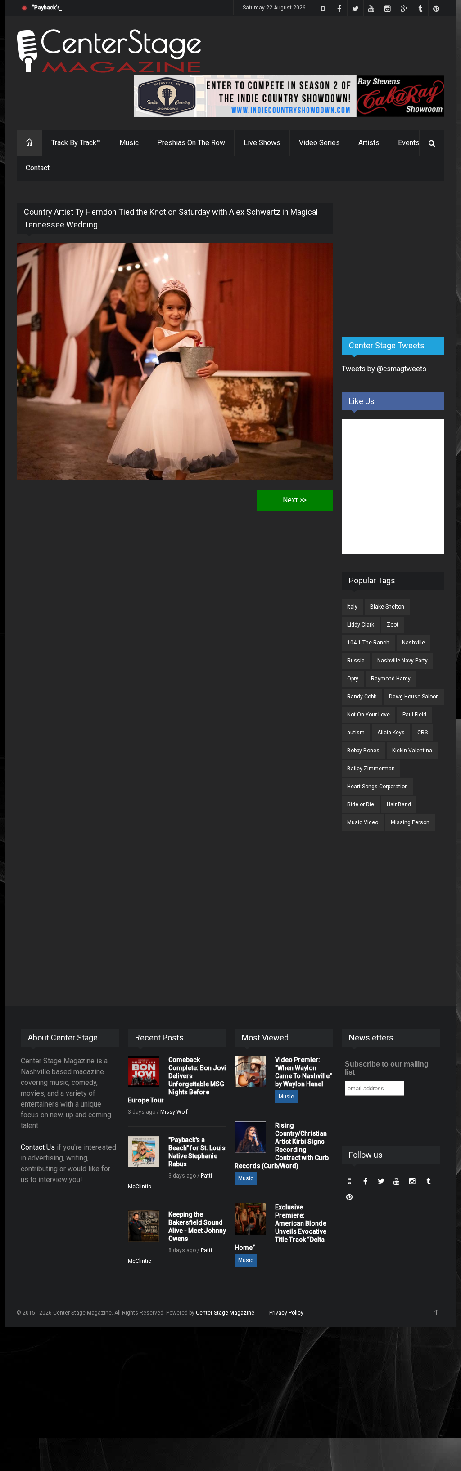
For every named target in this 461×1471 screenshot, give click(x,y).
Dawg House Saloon (414, 696)
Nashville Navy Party (402, 661)
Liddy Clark (360, 625)
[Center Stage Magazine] (109, 51)
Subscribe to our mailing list (387, 1068)
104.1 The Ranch (368, 643)
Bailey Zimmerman (371, 768)
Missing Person (410, 822)
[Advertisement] (401, 259)
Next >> (295, 500)
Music (129, 142)
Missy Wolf (174, 1112)
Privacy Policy (286, 1313)
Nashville (413, 643)
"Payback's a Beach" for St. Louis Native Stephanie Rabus (104, 7)
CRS (422, 732)
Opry (352, 679)
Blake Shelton (387, 607)
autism (356, 732)
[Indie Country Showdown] (289, 96)
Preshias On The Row (191, 142)
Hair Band (399, 804)
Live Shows (262, 142)
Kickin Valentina (412, 750)
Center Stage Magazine (225, 1313)
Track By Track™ (76, 142)
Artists (369, 142)
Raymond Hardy (391, 679)
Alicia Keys (391, 732)
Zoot (392, 625)
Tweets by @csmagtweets (384, 368)
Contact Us (38, 1147)
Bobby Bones (363, 750)
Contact (38, 168)
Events (409, 142)
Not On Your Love (368, 714)
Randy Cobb (361, 696)
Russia (356, 661)
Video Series (319, 142)
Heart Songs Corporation (377, 786)
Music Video (362, 822)
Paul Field (414, 714)
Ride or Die (360, 804)
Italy (352, 607)
